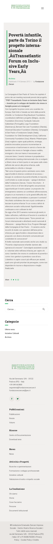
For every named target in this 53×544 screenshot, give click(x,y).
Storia (11, 498)
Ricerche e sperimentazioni (20, 467)
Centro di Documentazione (20, 435)
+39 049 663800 (15, 385)
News (11, 454)
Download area (15, 439)
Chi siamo (13, 494)
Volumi (12, 422)
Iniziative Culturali (12, 333)
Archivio (12, 79)
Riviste (12, 418)
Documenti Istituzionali (18, 511)
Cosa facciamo (15, 502)
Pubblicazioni (14, 414)
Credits (36, 540)
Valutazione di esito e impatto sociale (24, 479)
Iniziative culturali (16, 475)
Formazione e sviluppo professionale (24, 471)
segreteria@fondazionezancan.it (22, 388)
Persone (12, 506)
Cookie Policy (26, 540)
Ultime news (10, 329)
